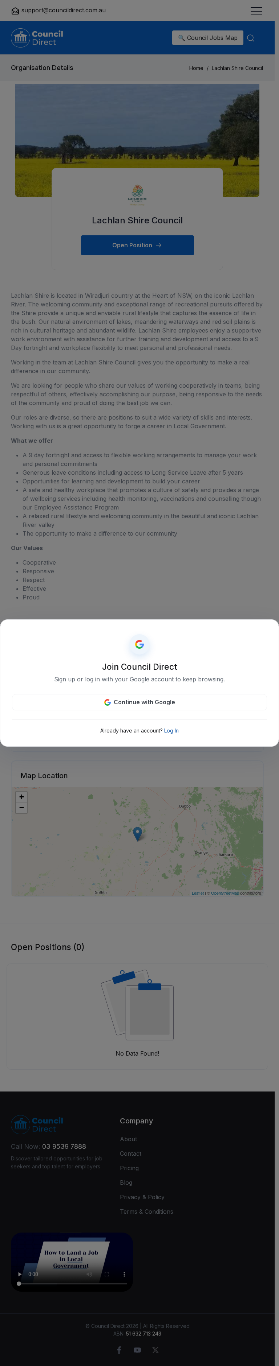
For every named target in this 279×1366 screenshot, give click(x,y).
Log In (171, 730)
